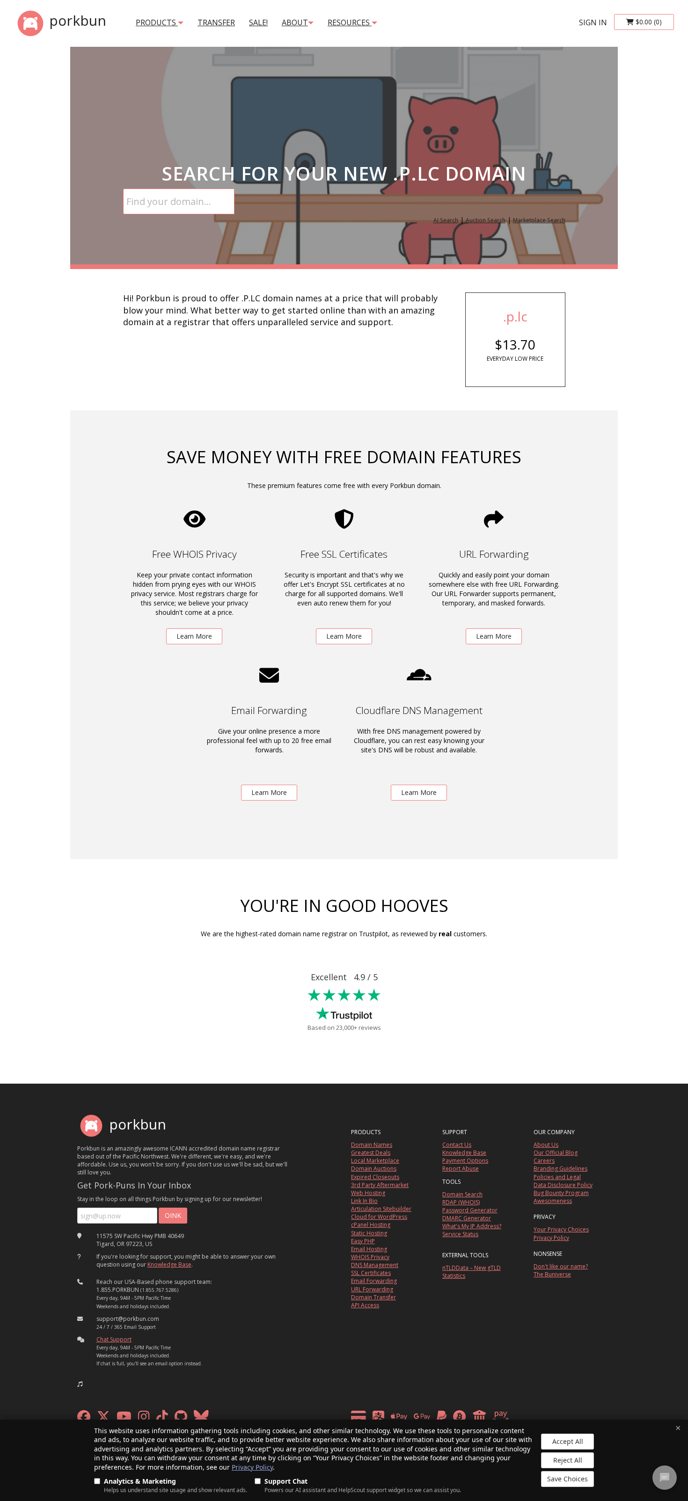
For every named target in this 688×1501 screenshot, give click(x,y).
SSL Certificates (371, 1273)
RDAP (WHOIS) (461, 1202)
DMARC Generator (466, 1218)
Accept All (567, 1441)
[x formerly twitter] (103, 1418)
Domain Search (462, 1194)
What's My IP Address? (471, 1226)
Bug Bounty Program (561, 1193)
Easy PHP (363, 1241)
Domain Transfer (373, 1297)
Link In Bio (364, 1201)
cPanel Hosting (370, 1225)
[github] (181, 1418)
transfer (216, 22)
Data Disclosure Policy (563, 1185)
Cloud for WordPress (379, 1217)
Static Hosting (369, 1233)
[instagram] (144, 1418)
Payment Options (465, 1161)
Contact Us (456, 1145)
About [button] (295, 22)
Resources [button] (350, 22)
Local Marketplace (375, 1161)
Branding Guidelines (560, 1169)
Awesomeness (553, 1201)
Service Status (460, 1234)
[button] (80, 1384)
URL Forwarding (372, 1289)
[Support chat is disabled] (664, 1477)
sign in (593, 22)
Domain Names (371, 1145)
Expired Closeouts (375, 1177)
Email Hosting (369, 1249)
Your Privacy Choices (561, 1229)
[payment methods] (432, 1418)
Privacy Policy (252, 1467)
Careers (544, 1161)
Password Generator (470, 1210)
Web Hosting (368, 1193)
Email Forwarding (374, 1281)
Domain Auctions (373, 1169)
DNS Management (374, 1265)
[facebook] (83, 1418)
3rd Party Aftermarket (380, 1185)
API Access (365, 1305)
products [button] (157, 22)
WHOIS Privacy (370, 1257)
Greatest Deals (370, 1153)
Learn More (194, 636)
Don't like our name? (561, 1266)
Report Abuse (460, 1169)
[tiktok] (162, 1418)
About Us (546, 1145)
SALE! (258, 22)
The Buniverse (552, 1274)
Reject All (567, 1460)
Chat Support (114, 1339)
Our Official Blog (556, 1153)
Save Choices (567, 1478)
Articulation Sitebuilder (381, 1209)
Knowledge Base (169, 1264)
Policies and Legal (557, 1177)
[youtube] (124, 1418)
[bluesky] (201, 1418)
